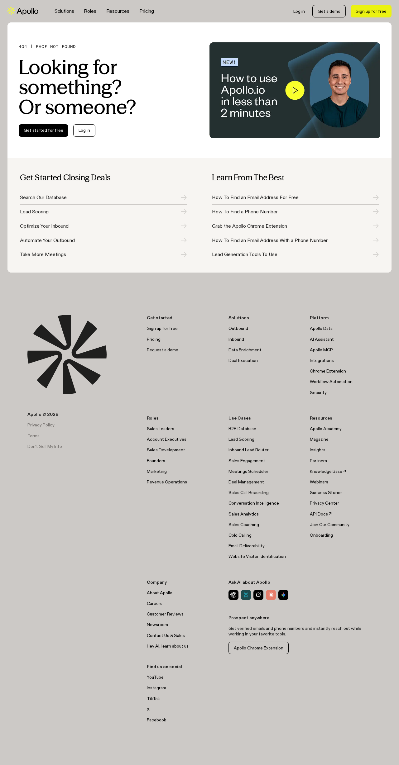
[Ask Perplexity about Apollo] (246, 595)
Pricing (146, 10)
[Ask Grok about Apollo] (258, 595)
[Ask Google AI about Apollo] (283, 595)
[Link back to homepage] (22, 11)
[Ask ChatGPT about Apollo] (233, 595)
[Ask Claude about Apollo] (271, 595)
